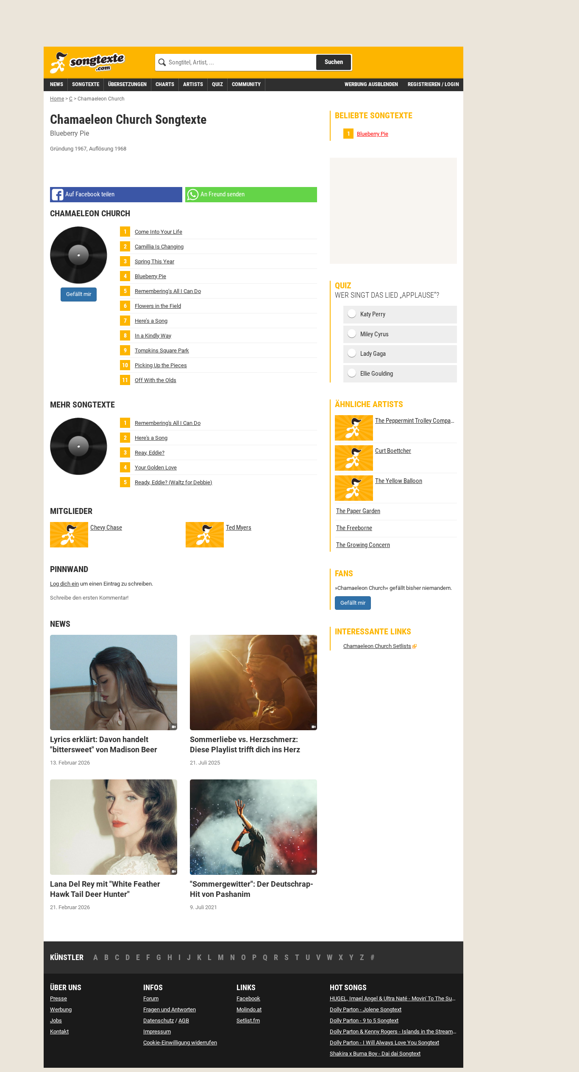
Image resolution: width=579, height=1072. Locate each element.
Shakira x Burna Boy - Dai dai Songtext (375, 1053)
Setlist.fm (248, 1020)
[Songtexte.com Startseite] (90, 63)
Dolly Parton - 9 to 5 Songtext (364, 1020)
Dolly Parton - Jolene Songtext (365, 1009)
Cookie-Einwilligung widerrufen (180, 1042)
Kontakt (59, 1031)
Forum (151, 998)
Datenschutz (158, 1020)
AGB (183, 1020)
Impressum (157, 1031)
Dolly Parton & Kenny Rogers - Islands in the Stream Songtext (402, 1031)
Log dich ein (64, 584)
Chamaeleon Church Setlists (377, 646)
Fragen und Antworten (169, 1009)
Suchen (334, 62)
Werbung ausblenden (371, 84)
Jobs (56, 1020)
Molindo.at (249, 1009)
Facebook (248, 998)
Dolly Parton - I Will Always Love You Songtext (384, 1042)
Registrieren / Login (433, 84)
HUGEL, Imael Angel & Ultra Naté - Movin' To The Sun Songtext (403, 998)
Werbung (61, 1009)
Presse (58, 998)
